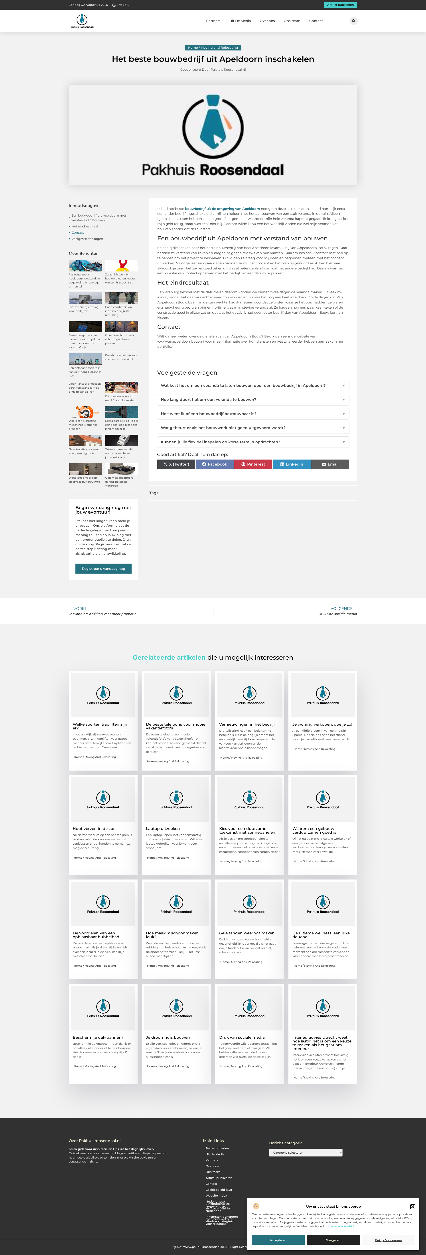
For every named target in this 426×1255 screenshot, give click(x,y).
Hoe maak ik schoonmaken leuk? (172, 935)
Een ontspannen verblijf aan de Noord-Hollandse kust (85, 372)
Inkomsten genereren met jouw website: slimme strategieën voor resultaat (222, 1220)
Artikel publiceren (219, 1178)
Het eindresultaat (85, 226)
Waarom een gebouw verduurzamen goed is (314, 830)
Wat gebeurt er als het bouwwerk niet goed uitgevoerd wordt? (253, 428)
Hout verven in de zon (94, 828)
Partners (213, 21)
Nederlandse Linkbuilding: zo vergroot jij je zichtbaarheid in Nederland (218, 1206)
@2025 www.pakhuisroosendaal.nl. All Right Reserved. (213, 1247)
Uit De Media (240, 21)
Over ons (267, 21)
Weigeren (333, 1240)
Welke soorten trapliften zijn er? (100, 726)
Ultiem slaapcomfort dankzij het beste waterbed (119, 481)
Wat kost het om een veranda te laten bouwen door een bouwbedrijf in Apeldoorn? (253, 385)
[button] (412, 1207)
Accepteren (278, 1240)
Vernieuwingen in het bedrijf (247, 724)
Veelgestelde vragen (87, 239)
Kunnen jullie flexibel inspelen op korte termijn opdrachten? (253, 442)
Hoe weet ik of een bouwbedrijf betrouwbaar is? (253, 414)
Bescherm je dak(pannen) (98, 1037)
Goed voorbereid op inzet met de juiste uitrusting (118, 311)
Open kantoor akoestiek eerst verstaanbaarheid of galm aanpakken (85, 387)
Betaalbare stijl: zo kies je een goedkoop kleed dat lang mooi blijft (121, 424)
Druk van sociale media (242, 1037)
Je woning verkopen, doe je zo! (322, 724)
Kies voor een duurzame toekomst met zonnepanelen (247, 830)
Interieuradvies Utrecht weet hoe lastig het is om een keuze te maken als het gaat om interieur (321, 1043)
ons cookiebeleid (342, 1226)
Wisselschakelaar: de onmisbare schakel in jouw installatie (119, 453)
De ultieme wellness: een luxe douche (321, 935)
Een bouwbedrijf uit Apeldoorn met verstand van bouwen (98, 217)
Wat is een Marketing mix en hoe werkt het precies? (83, 424)
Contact (316, 21)
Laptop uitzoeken (163, 828)
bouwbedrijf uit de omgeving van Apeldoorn (222, 209)
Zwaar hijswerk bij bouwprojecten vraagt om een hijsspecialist (120, 278)
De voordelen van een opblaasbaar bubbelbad (96, 935)
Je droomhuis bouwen (168, 1037)
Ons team (292, 21)
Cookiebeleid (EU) (219, 1189)
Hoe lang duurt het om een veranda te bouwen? (253, 399)
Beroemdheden (217, 1148)
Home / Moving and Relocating (213, 48)
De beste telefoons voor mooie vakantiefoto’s (175, 726)
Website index (216, 1195)
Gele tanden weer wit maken (247, 933)
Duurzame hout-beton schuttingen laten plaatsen (120, 339)
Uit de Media (215, 1154)
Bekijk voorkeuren (388, 1240)
